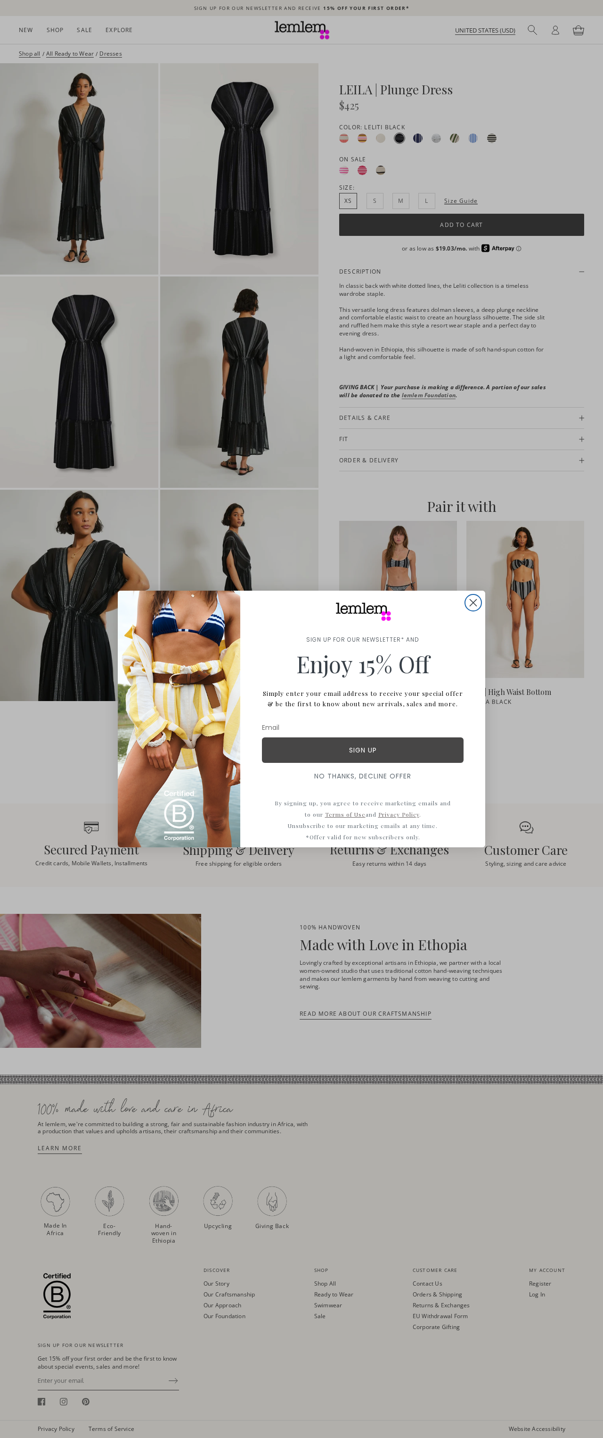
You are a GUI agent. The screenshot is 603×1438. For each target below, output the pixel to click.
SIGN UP (363, 750)
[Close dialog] (473, 602)
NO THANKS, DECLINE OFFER (362, 776)
